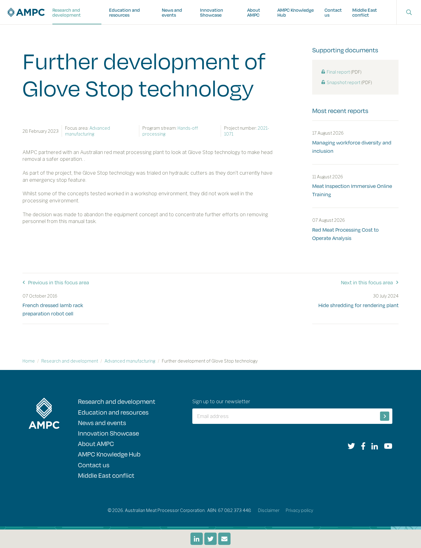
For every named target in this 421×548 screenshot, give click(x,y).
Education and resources (124, 12)
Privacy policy (299, 510)
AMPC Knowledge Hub (295, 12)
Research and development (66, 12)
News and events (172, 12)
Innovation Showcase (211, 12)
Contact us (333, 12)
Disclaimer (269, 510)
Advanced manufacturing (129, 360)
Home (28, 360)
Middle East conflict (364, 12)
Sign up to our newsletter (221, 401)
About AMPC (253, 12)
